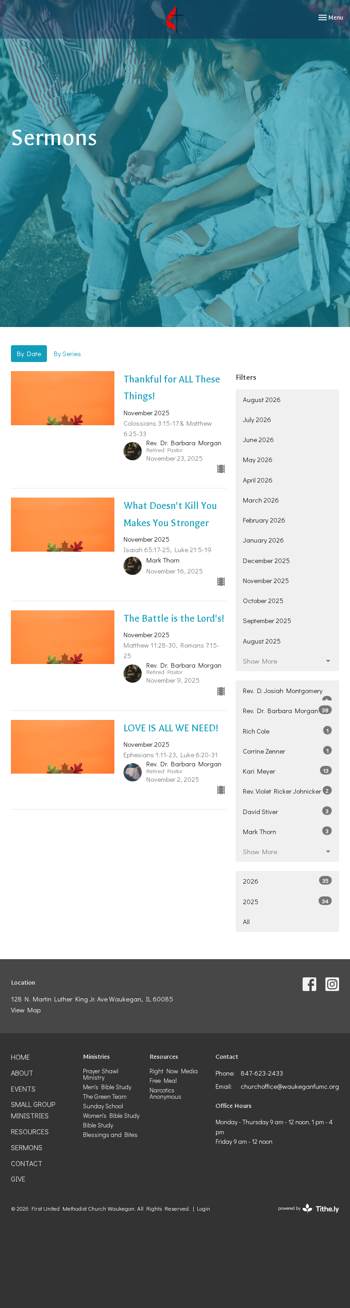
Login (203, 1208)
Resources (30, 1131)
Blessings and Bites (110, 1134)
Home (20, 1056)
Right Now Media (173, 1071)
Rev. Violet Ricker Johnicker (286, 790)
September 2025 (267, 620)
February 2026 (264, 519)
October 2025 (263, 600)
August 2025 (262, 640)
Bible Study (98, 1125)
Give (18, 1178)
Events (23, 1088)
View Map (26, 1009)
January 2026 (263, 539)
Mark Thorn (286, 831)
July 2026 (257, 419)
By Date (29, 353)
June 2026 (258, 439)
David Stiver (286, 811)
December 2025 (266, 560)
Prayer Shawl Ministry (100, 1074)
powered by (303, 1216)
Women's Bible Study (111, 1115)
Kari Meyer (286, 770)
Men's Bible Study (107, 1086)
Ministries (96, 1057)
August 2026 (262, 399)
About (22, 1072)
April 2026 (258, 479)
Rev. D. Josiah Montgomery (286, 693)
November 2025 (266, 580)
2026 (286, 880)
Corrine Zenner (286, 750)
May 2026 (258, 459)
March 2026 (261, 499)
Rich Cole (286, 730)
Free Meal (163, 1080)
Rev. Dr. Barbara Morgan (286, 710)
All (246, 921)
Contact (26, 1163)
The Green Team (105, 1096)
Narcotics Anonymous (165, 1093)
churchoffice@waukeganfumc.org (290, 1086)
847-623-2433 (262, 1072)
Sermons (26, 1147)
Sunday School (103, 1106)
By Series (67, 353)
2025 (286, 901)
